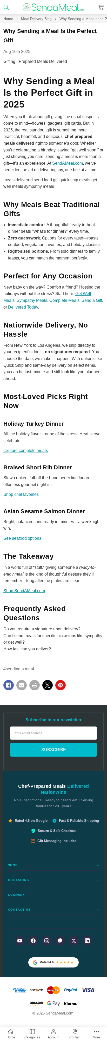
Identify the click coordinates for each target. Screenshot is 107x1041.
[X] (47, 685)
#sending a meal (18, 669)
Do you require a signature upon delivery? (42, 629)
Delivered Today (23, 307)
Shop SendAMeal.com (24, 591)
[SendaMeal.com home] (53, 7)
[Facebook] (8, 685)
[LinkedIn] (87, 941)
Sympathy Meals (32, 300)
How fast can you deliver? (27, 649)
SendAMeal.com (67, 163)
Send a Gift (92, 300)
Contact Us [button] (53, 909)
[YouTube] (20, 941)
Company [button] (53, 894)
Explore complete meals (25, 450)
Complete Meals (64, 300)
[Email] (21, 685)
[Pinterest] (60, 685)
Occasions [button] (53, 880)
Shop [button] (53, 865)
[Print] (34, 685)
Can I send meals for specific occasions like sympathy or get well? (52, 639)
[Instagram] (47, 941)
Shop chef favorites (21, 494)
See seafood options (22, 538)
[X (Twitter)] (74, 941)
